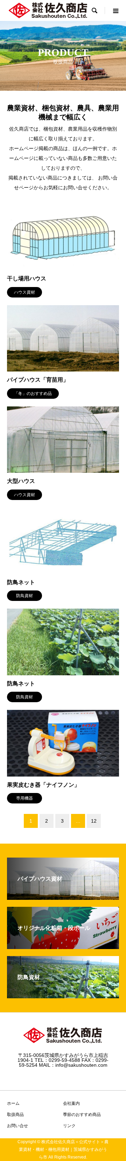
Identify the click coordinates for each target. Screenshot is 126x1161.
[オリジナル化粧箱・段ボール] (63, 946)
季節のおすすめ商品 (82, 1114)
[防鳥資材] (63, 995)
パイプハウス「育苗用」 (38, 380)
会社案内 (71, 1103)
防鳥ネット (21, 582)
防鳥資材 (24, 595)
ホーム (13, 1103)
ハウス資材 (24, 292)
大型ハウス (21, 481)
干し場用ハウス (26, 278)
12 (94, 821)
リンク (69, 1125)
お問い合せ (17, 1125)
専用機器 (24, 798)
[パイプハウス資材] (63, 897)
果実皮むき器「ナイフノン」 (43, 785)
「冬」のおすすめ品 (33, 393)
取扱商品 (15, 1114)
